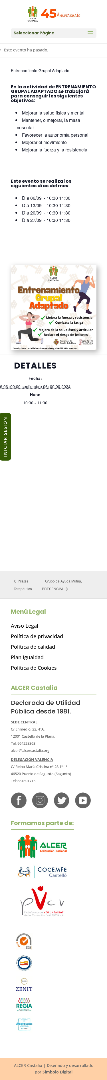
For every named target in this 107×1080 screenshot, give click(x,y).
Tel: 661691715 (23, 780)
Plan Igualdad (27, 657)
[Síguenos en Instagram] (40, 807)
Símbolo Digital (57, 1072)
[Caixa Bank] (24, 1010)
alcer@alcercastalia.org (30, 750)
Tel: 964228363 (23, 743)
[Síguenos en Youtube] (83, 807)
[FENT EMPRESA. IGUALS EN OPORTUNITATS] (24, 970)
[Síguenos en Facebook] (19, 807)
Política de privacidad (37, 636)
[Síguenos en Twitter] (61, 807)
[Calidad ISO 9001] (24, 948)
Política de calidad (33, 646)
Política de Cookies (34, 667)
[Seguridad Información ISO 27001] (24, 991)
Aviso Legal (24, 625)
